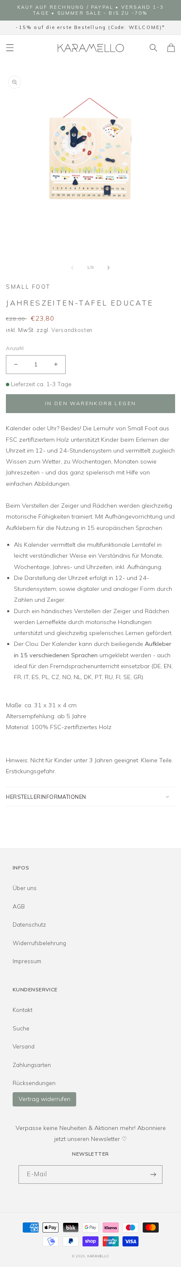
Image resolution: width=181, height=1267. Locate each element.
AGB (19, 906)
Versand (24, 1046)
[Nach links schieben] (72, 267)
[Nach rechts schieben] (108, 267)
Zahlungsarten (32, 1065)
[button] (10, 47)
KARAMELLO (98, 1256)
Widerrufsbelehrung (39, 943)
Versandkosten (72, 330)
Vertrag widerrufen (44, 1099)
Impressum (27, 961)
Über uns (25, 888)
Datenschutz (29, 924)
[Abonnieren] (153, 1174)
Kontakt (22, 1009)
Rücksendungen (34, 1083)
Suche (21, 1028)
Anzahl (15, 348)
